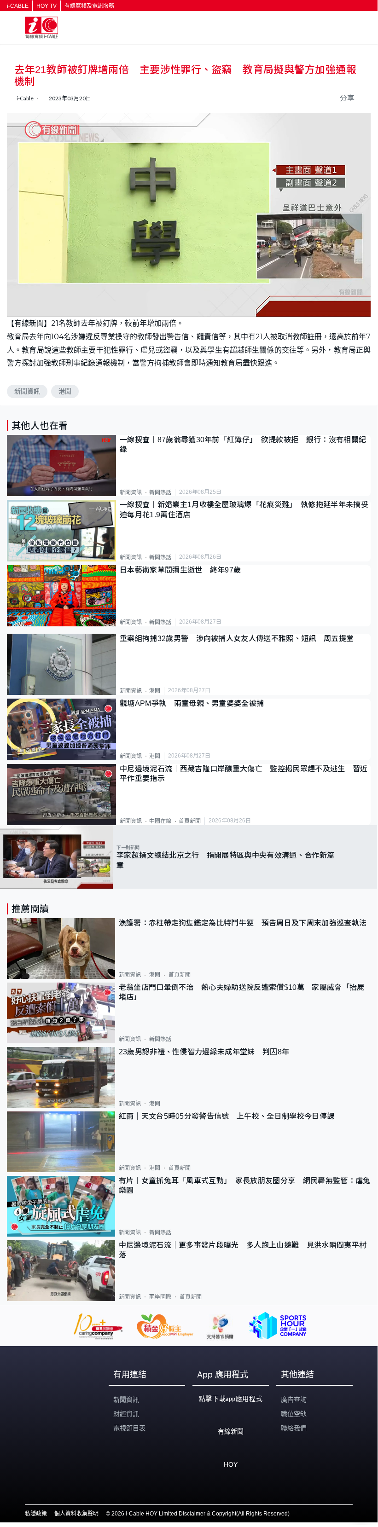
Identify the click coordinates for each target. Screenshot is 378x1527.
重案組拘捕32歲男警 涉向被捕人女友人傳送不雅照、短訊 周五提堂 (237, 638)
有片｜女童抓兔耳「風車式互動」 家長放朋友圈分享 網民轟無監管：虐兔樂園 (245, 1185)
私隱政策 (36, 1513)
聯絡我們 (294, 1428)
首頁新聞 (190, 821)
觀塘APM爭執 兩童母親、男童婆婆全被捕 (196, 703)
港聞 (64, 391)
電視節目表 (129, 1428)
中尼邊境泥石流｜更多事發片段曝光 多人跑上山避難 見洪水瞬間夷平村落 (243, 1250)
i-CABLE (18, 6)
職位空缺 (294, 1414)
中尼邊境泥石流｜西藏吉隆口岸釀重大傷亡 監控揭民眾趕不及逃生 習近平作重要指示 (244, 773)
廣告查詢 (294, 1399)
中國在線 (160, 821)
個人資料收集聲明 (76, 1513)
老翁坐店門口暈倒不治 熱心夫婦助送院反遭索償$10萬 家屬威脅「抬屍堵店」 (242, 992)
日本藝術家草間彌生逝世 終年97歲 (180, 570)
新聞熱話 (160, 492)
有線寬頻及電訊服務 (89, 6)
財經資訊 (126, 1414)
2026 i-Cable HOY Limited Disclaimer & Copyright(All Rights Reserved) (200, 1513)
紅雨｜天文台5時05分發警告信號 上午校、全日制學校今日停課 (227, 1116)
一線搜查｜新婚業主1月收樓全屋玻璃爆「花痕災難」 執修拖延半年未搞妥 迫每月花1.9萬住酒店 (245, 509)
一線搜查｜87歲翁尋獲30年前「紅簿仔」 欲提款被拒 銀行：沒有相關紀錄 (243, 444)
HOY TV (46, 6)
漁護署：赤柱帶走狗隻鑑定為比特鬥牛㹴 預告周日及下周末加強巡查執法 (243, 923)
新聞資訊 (27, 391)
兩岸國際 (160, 1297)
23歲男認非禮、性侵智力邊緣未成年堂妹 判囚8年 (204, 1052)
